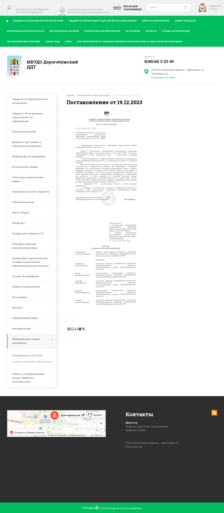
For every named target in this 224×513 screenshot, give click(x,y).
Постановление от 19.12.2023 (27, 355)
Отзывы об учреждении (25, 276)
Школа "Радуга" (21, 212)
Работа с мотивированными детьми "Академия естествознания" (28, 378)
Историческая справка (25, 166)
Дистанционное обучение (64, 31)
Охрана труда (52, 41)
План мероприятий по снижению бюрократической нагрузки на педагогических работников (129, 41)
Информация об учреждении (29, 156)
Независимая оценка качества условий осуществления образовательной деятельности (30, 262)
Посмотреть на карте (163, 77)
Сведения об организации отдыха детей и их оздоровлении (27, 117)
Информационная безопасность (25, 31)
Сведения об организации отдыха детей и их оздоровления (102, 21)
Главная (70, 95)
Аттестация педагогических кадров (28, 179)
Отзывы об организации (176, 31)
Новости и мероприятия (155, 21)
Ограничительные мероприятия (102, 31)
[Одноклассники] (76, 329)
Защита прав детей (185, 21)
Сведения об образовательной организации (38, 21)
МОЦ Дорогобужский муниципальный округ (24, 246)
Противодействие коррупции (23, 41)
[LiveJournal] (84, 329)
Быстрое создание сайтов (113, 508)
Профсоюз (18, 223)
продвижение (135, 508)
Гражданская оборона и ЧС (28, 233)
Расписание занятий (24, 131)
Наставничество (21, 328)
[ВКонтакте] (69, 329)
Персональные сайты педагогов (30, 191)
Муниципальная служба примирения (93, 95)
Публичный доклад (23, 202)
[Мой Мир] (80, 329)
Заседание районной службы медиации (32, 361)
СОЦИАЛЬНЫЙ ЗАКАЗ (25, 318)
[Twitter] (73, 329)
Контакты (150, 31)
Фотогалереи (132, 31)
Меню (68, 41)
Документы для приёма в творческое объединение (26, 144)
